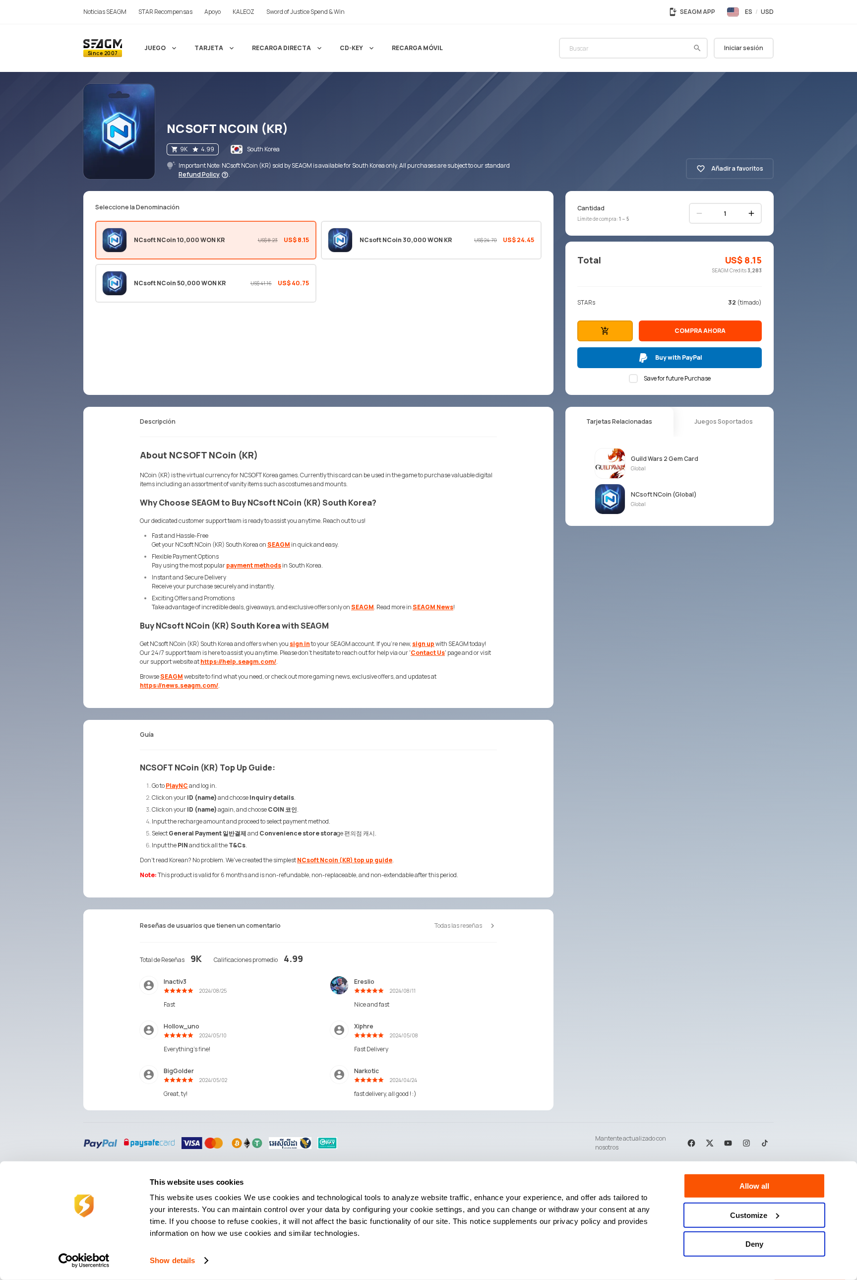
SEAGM (278, 544)
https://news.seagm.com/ (179, 685)
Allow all (754, 1186)
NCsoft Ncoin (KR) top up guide (344, 860)
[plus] (751, 213)
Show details (172, 1260)
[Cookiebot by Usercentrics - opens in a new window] (84, 1260)
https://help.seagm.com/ (238, 661)
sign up (423, 644)
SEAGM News (433, 607)
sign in (300, 644)
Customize (748, 1215)
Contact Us (428, 652)
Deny (754, 1244)
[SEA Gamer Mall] (102, 48)
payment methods (253, 565)
